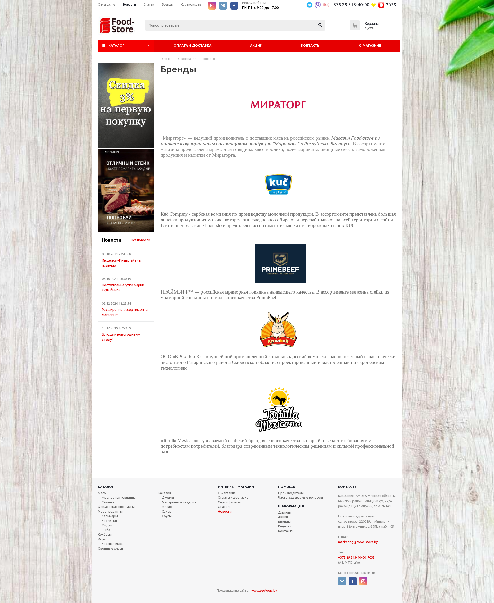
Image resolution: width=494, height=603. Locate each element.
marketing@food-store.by (358, 542)
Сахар (166, 511)
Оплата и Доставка (192, 45)
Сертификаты (229, 502)
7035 (391, 4)
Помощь (286, 486)
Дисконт (285, 512)
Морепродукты (110, 511)
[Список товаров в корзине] (365, 29)
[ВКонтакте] (223, 6)
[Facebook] (234, 6)
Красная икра (112, 543)
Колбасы (105, 534)
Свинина (108, 502)
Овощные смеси (110, 548)
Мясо (102, 493)
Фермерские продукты (116, 506)
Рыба (106, 530)
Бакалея (164, 493)
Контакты (310, 45)
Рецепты (285, 526)
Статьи (224, 506)
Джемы (168, 497)
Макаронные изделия (179, 502)
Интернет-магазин (236, 486)
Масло (167, 506)
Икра (102, 539)
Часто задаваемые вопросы (300, 497)
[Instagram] (212, 6)
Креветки (109, 520)
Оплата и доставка (233, 497)
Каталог (116, 45)
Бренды (284, 521)
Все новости (140, 240)
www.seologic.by (264, 590)
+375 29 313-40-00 (350, 4)
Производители (291, 493)
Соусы (167, 516)
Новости (225, 511)
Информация (291, 506)
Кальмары (110, 516)
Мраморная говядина (119, 497)
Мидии (107, 525)
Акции (256, 45)
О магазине (370, 45)
